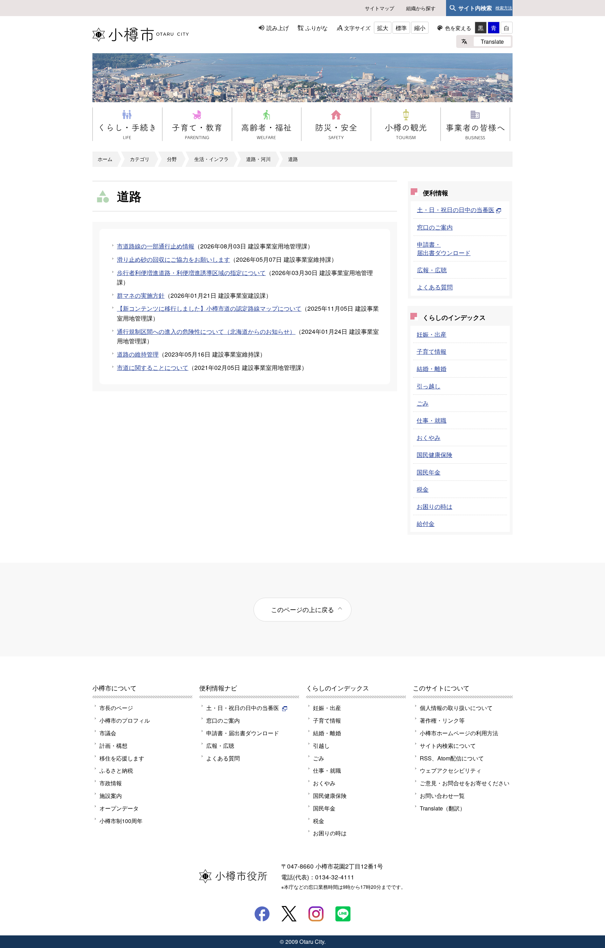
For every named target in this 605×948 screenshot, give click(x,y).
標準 (401, 27)
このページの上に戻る (302, 609)
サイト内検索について (448, 745)
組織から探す (421, 8)
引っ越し (428, 385)
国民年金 (428, 472)
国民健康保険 (434, 454)
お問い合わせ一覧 (442, 795)
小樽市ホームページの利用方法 (459, 733)
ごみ (423, 403)
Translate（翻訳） (442, 808)
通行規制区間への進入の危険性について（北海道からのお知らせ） (206, 331)
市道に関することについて (152, 367)
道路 (293, 158)
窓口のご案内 (435, 227)
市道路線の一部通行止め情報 (155, 245)
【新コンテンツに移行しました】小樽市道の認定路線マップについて (209, 308)
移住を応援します (121, 758)
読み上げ (277, 27)
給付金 (425, 523)
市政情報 (110, 783)
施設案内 (110, 795)
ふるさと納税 (116, 770)
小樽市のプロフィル (124, 720)
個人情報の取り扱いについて (456, 707)
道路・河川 (258, 158)
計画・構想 (113, 745)
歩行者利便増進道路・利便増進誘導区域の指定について (191, 272)
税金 (423, 489)
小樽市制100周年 (120, 820)
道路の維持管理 (138, 354)
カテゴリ (139, 158)
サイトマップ (379, 8)
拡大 (382, 27)
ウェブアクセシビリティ (450, 770)
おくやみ (428, 437)
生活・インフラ (211, 158)
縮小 (419, 27)
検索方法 (503, 8)
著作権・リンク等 (442, 720)
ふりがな (316, 27)
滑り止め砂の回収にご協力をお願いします (173, 259)
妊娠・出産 (431, 334)
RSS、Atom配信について (452, 758)
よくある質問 (435, 286)
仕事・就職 (431, 420)
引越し (321, 745)
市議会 (107, 733)
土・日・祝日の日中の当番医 (455, 209)
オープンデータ (119, 808)
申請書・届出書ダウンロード (444, 248)
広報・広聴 (432, 269)
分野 (172, 158)
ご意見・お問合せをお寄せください (464, 783)
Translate (492, 41)
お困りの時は (434, 506)
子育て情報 (431, 351)
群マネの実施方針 (141, 295)
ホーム (105, 158)
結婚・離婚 (431, 368)
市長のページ (116, 707)
